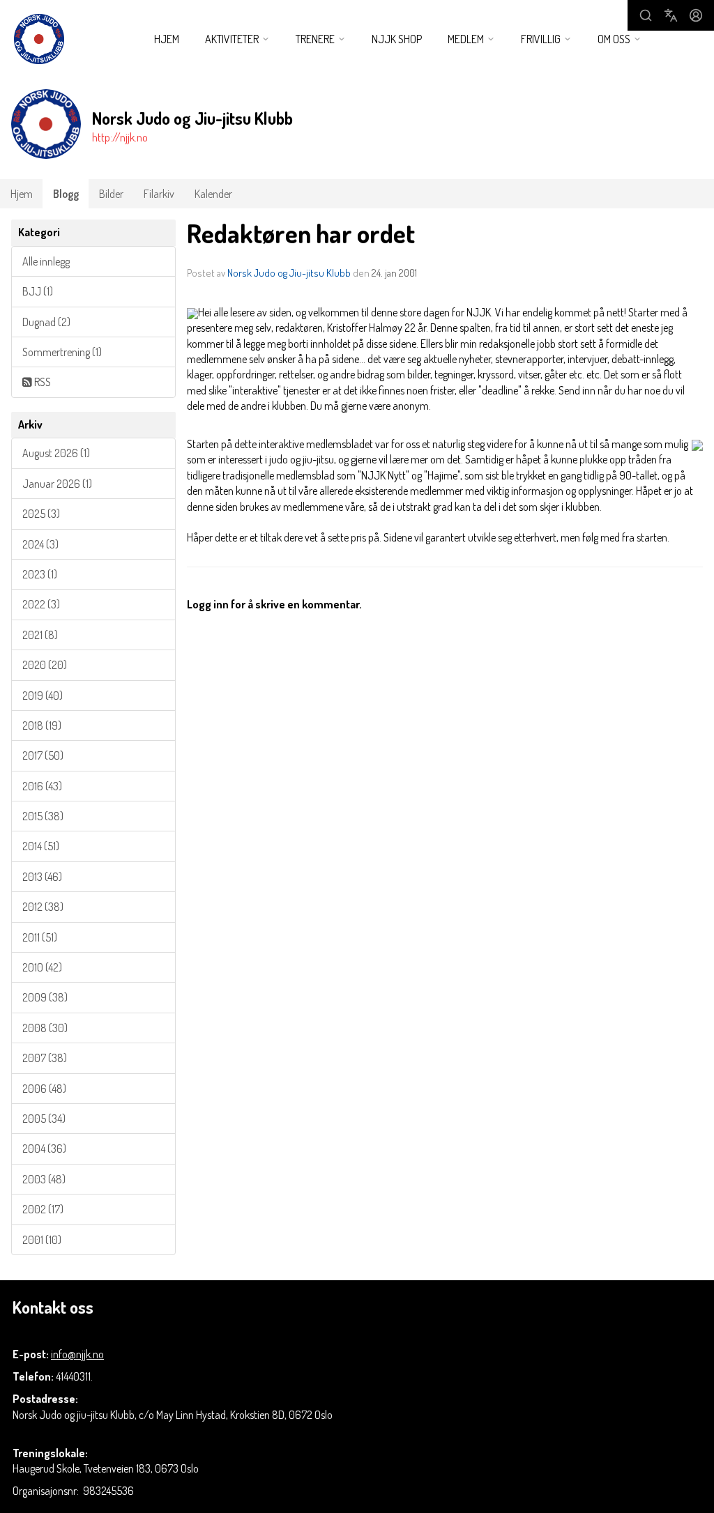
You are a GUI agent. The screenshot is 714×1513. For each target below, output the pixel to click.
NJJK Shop (397, 39)
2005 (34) (44, 1119)
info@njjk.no (77, 1354)
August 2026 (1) (56, 453)
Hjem (166, 39)
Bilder (111, 194)
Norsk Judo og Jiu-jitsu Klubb (289, 272)
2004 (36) (44, 1148)
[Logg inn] (695, 15)
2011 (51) (39, 937)
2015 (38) (42, 816)
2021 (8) (40, 635)
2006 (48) (44, 1089)
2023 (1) (39, 574)
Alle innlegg (46, 261)
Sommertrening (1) (62, 352)
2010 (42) (42, 967)
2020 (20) (44, 665)
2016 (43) (42, 786)
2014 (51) (40, 846)
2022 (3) (41, 604)
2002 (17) (42, 1209)
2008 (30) (45, 1028)
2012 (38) (42, 907)
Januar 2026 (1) (57, 484)
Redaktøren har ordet (301, 233)
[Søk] (645, 15)
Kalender (213, 194)
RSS (41, 382)
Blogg (66, 194)
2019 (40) (42, 695)
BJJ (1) (37, 291)
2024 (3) (40, 544)
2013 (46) (42, 877)
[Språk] (670, 15)
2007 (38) (44, 1058)
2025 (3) (41, 514)
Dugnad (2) (46, 322)
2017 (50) (42, 755)
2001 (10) (41, 1240)
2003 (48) (44, 1179)
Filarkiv (159, 194)
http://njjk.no (120, 137)
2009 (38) (45, 997)
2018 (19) (41, 725)
